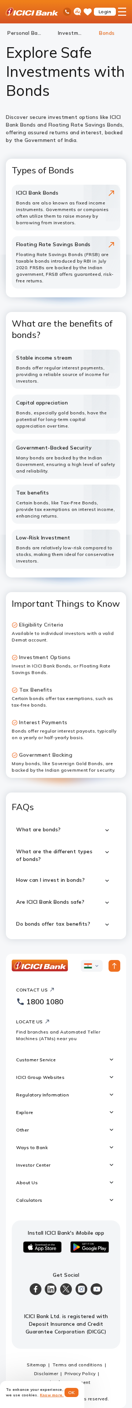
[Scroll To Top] (114, 966)
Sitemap (36, 1364)
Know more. (52, 1395)
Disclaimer (46, 1373)
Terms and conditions (77, 1364)
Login (105, 11)
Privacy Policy (80, 1373)
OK (71, 1392)
